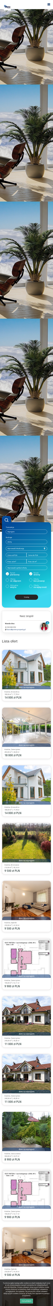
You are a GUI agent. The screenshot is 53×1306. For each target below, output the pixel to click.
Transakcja (10, 527)
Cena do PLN (33, 555)
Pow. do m (32, 561)
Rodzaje (9, 537)
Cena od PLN (12, 555)
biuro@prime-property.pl (16, 629)
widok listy (43, 641)
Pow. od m (11, 561)
